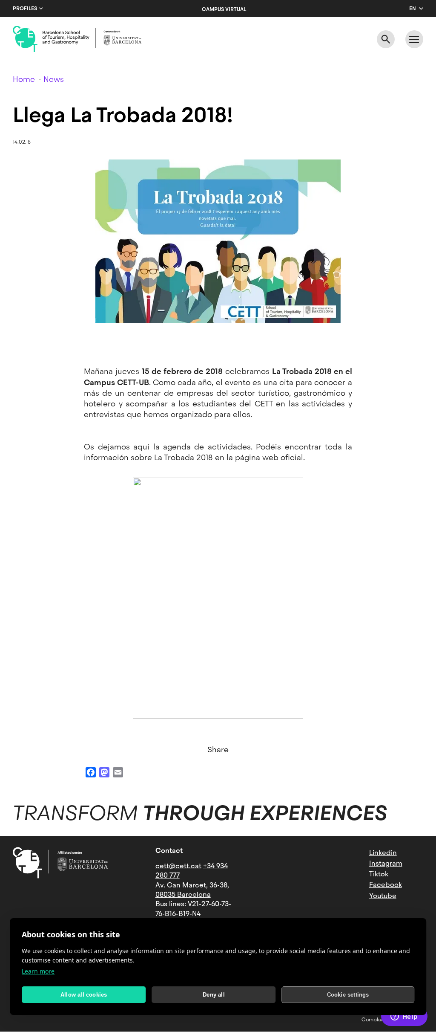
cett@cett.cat (178, 865)
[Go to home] (77, 39)
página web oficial (269, 457)
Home (24, 79)
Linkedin (383, 852)
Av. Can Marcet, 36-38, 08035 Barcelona (192, 890)
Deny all (214, 994)
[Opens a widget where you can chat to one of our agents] (404, 1017)
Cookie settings (348, 994)
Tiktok (378, 874)
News (53, 79)
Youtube (382, 895)
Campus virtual (224, 9)
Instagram (385, 863)
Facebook (385, 884)
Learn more (38, 971)
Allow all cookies (83, 994)
